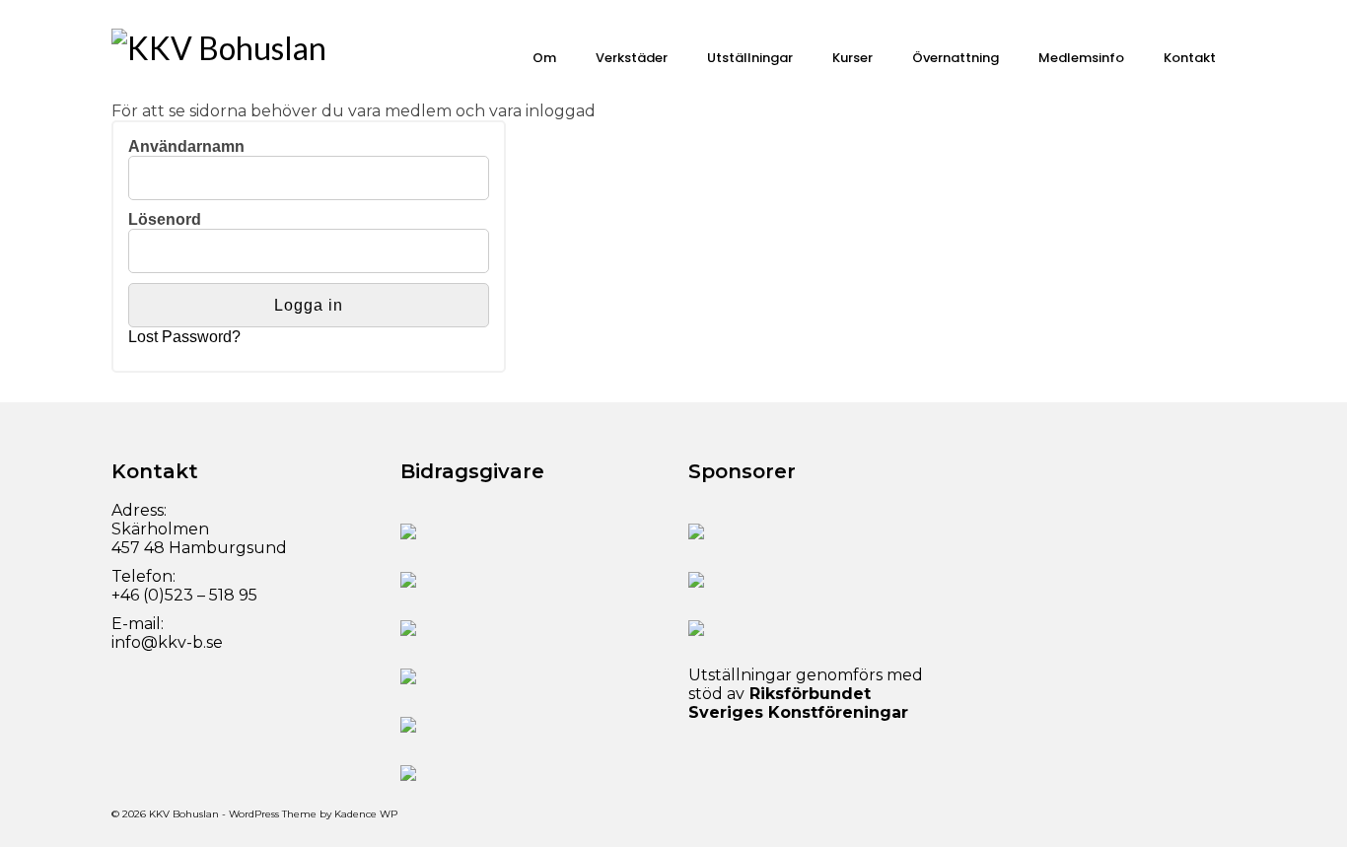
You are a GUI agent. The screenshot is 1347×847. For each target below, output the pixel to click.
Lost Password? (184, 336)
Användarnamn (186, 146)
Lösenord (164, 219)
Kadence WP (365, 814)
